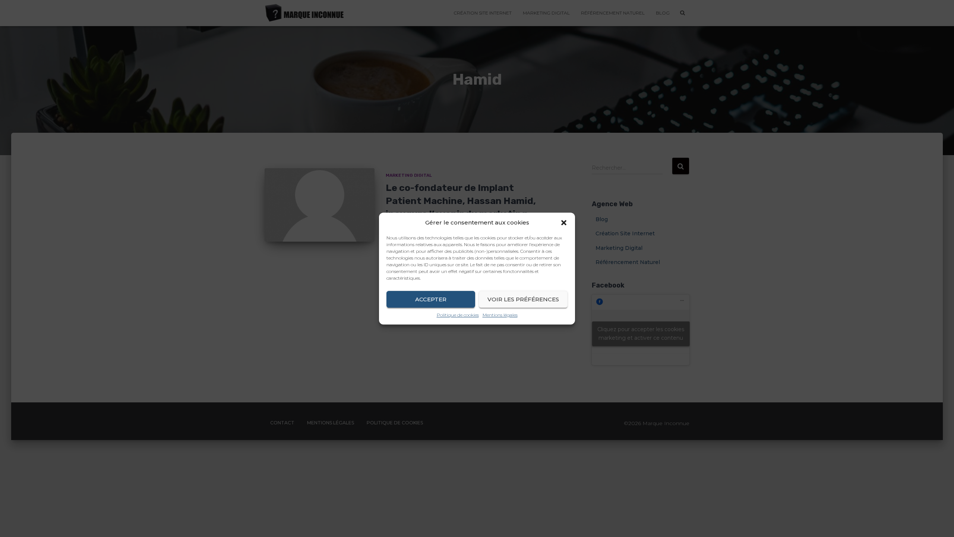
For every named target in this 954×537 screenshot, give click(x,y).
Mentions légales (500, 315)
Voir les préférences (523, 299)
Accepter (430, 299)
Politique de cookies (458, 315)
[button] (564, 222)
